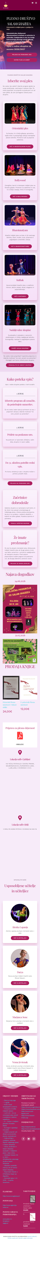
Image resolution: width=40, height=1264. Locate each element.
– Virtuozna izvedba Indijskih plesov (9, 1110)
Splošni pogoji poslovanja (25, 1238)
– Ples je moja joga (9, 1100)
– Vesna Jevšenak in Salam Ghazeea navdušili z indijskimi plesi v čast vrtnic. (10, 1150)
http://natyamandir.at (28, 1127)
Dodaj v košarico (10, 686)
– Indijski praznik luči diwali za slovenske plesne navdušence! (10, 1134)
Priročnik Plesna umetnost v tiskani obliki (9, 704)
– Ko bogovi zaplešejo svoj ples (10, 1129)
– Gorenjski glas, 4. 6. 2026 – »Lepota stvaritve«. (10, 1180)
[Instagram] (34, 1139)
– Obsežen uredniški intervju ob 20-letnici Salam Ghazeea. (10, 1168)
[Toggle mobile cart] (32, 3)
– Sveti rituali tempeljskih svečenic (10, 1106)
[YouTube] (29, 1139)
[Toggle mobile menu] (36, 3)
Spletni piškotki (32, 1236)
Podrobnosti (12, 690)
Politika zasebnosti (13, 1238)
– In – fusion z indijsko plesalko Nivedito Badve (10, 1123)
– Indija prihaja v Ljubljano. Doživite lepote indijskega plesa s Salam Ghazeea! (10, 1141)
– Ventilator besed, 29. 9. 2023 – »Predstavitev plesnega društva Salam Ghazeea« (10, 1159)
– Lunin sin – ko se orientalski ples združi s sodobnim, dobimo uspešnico (10, 1116)
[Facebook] (23, 1139)
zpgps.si (5, 1223)
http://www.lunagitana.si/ (11, 1196)
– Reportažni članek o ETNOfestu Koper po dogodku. (10, 1174)
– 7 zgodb (6, 1102)
